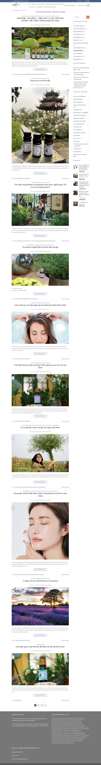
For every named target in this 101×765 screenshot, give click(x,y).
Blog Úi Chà (32, 7)
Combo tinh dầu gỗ (80, 718)
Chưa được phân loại (26, 16)
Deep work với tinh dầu (40, 80)
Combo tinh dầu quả (66, 721)
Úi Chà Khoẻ (76, 135)
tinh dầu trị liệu (55, 16)
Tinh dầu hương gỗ (84, 728)
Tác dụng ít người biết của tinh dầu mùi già (40, 247)
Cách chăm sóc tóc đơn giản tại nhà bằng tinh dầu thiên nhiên (40, 305)
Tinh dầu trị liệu (77, 127)
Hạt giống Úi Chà (77, 109)
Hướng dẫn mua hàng (52, 4)
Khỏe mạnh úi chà (77, 34)
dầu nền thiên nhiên (78, 31)
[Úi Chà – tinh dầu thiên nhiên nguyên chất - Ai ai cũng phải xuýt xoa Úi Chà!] (19, 5)
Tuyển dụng (39, 7)
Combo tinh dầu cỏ (71, 718)
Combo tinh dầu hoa (56, 721)
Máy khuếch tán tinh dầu (79, 115)
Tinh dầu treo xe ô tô (68, 735)
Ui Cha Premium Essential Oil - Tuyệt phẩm (80, 145)
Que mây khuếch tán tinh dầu (80, 43)
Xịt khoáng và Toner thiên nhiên (79, 155)
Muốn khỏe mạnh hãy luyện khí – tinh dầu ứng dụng (81, 73)
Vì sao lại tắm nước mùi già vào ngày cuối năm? (40, 427)
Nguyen (48, 84)
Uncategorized (77, 148)
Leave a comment (65, 74)
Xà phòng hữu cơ (54, 425)
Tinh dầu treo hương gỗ (68, 733)
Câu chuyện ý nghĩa (26, 425)
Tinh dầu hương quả (66, 730)
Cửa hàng (61, 4)
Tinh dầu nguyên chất (78, 124)
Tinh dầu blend (66, 728)
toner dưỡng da (54, 491)
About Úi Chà (41, 4)
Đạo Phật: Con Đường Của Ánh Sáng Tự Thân (81, 68)
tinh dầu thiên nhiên (45, 16)
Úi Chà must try (77, 138)
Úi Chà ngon (76, 141)
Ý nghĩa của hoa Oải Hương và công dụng (40, 581)
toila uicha (48, 371)
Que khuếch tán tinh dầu (79, 121)
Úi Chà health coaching (79, 132)
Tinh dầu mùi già (37, 240)
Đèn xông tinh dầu (77, 102)
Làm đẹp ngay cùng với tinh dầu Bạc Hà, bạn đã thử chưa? (40, 646)
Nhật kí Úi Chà (77, 40)
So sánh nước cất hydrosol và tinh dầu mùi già (80, 78)
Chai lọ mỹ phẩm (62, 718)
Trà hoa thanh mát (77, 129)
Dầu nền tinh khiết (78, 99)
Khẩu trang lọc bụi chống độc (80, 112)
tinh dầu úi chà (53, 240)
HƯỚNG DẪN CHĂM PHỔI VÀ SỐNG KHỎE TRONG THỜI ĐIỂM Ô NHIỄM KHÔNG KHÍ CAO (80, 84)
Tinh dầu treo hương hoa (79, 733)
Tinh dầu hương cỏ (75, 728)
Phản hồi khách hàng (50, 7)
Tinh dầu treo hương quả (57, 735)
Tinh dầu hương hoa (56, 730)
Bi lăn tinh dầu (55, 718)
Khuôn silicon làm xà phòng (57, 726)
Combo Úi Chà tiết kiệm (79, 96)
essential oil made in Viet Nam (79, 106)
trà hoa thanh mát (77, 56)
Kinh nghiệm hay (36, 16)
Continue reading (40, 69)
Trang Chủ (34, 4)
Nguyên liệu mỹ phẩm (78, 118)
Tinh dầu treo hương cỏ (57, 733)
